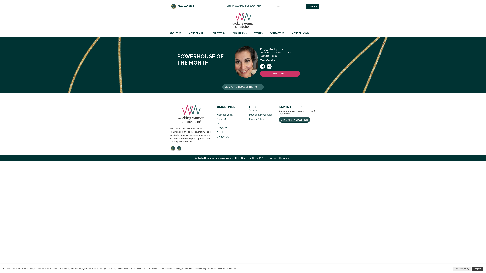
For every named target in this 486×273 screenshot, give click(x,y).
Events (258, 33)
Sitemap (253, 110)
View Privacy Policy (461, 269)
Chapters (239, 33)
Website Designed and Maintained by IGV (217, 158)
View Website (267, 60)
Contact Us (277, 33)
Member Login (300, 33)
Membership (195, 33)
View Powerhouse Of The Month (243, 87)
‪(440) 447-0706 (186, 6)
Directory (219, 33)
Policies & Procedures (260, 114)
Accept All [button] (477, 269)
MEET (280, 73)
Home (220, 110)
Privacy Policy (256, 119)
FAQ (219, 123)
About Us (175, 33)
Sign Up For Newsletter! (294, 120)
